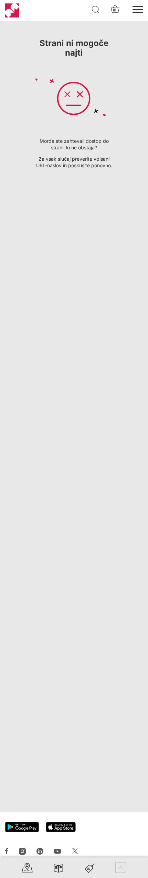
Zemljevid (27, 867)
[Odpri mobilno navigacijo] (138, 8)
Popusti (89, 867)
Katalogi (58, 867)
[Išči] (95, 9)
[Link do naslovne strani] (12, 10)
